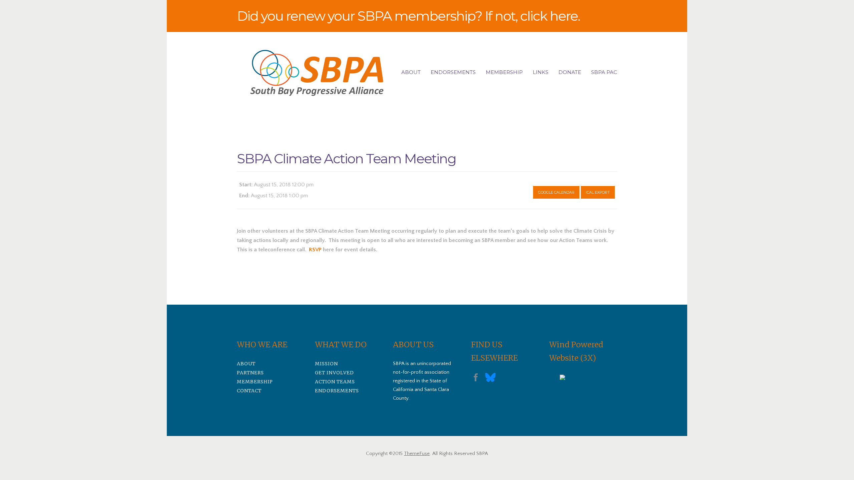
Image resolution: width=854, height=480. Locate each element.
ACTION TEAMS (335, 382)
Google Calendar (556, 192)
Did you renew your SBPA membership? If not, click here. (408, 16)
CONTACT (249, 391)
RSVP (315, 250)
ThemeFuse (417, 453)
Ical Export (598, 192)
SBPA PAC (604, 72)
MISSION (326, 364)
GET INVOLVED (334, 373)
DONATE (569, 72)
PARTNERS (250, 373)
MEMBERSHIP (504, 72)
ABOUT (411, 72)
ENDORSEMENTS (453, 72)
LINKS (540, 72)
